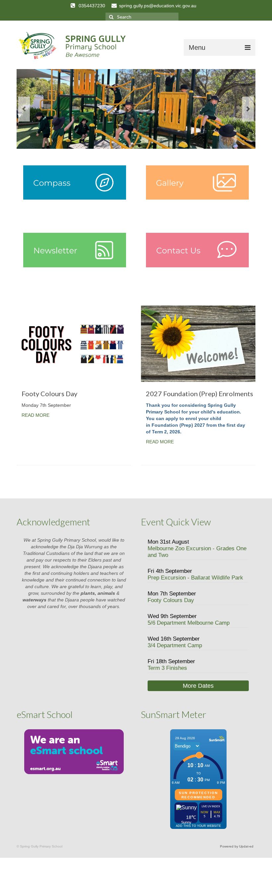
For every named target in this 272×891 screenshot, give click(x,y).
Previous (24, 109)
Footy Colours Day (171, 600)
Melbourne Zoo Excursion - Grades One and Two (197, 551)
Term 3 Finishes (167, 668)
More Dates (198, 685)
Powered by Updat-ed (236, 846)
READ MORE (35, 415)
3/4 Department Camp (175, 645)
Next (248, 109)
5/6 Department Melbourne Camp (189, 623)
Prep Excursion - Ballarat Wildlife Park (195, 578)
